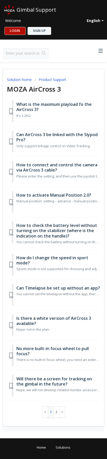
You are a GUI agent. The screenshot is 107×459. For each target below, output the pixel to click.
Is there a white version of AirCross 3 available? (53, 320)
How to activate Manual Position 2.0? (53, 195)
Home (41, 447)
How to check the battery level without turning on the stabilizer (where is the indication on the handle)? (56, 231)
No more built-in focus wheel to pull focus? (52, 351)
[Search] (43, 53)
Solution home (20, 79)
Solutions (63, 447)
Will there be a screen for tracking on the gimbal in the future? (54, 381)
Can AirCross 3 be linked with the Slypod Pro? (57, 137)
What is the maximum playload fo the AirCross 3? (54, 106)
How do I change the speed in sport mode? (52, 260)
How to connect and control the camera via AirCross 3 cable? (56, 167)
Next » (62, 412)
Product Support (52, 79)
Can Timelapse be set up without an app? (58, 288)
